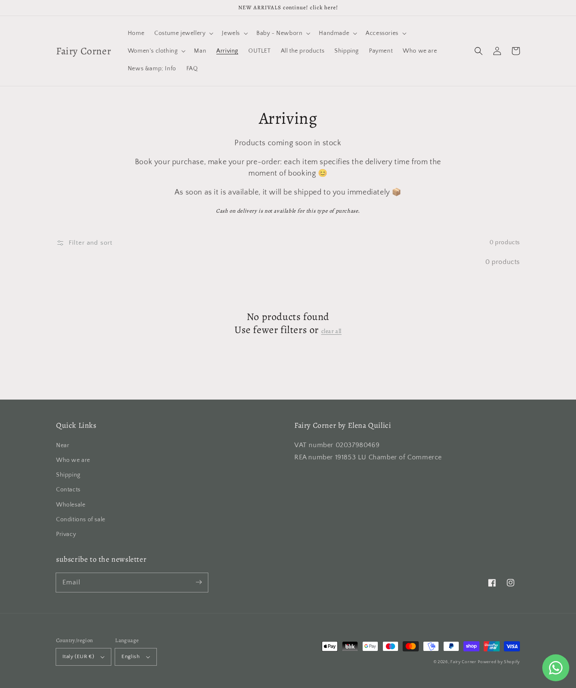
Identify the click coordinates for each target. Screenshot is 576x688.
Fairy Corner (463, 662)
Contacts (68, 489)
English (130, 656)
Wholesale (70, 504)
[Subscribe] (198, 582)
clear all (331, 331)
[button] (478, 51)
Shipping (68, 475)
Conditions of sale (80, 519)
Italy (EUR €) (78, 656)
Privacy (66, 534)
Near (62, 445)
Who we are (73, 460)
